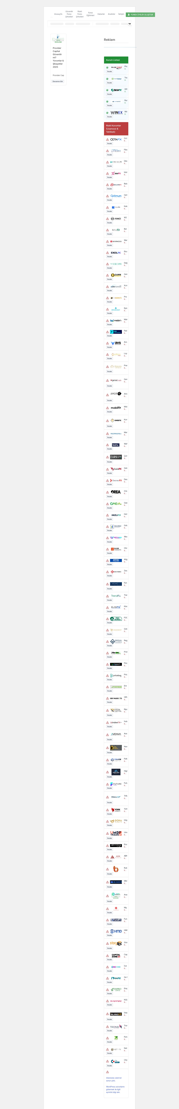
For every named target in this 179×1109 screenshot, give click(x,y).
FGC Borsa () (125, 617)
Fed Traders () (125, 331)
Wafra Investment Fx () (125, 444)
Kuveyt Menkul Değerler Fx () (125, 419)
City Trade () (125, 1060)
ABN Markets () (125, 856)
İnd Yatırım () (125, 966)
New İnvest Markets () (125, 746)
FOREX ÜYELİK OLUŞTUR (142, 15)
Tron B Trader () (125, 1025)
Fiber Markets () (125, 149)
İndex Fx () (125, 721)
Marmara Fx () (125, 432)
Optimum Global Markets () (125, 195)
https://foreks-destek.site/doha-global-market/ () (125, 820)
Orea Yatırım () (125, 491)
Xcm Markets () (125, 285)
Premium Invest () (125, 365)
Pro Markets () (125, 297)
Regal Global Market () (125, 640)
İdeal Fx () (125, 161)
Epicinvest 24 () (125, 308)
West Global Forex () (125, 536)
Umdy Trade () (125, 832)
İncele (109, 71)
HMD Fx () (125, 930)
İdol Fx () (125, 172)
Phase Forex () (125, 66)
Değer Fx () (125, 263)
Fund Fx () (125, 919)
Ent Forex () (125, 686)
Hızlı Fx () (125, 514)
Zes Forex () (125, 570)
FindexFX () (125, 663)
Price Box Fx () (125, 674)
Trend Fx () (125, 595)
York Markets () (125, 809)
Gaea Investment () (125, 503)
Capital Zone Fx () (125, 954)
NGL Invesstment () (125, 1000)
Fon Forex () (125, 583)
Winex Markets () (125, 111)
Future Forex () (125, 783)
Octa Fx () (125, 138)
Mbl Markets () (125, 881)
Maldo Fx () (125, 319)
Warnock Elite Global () (125, 240)
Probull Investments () (125, 652)
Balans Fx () (125, 183)
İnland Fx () (125, 1013)
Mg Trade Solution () (125, 907)
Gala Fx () (125, 468)
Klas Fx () (125, 606)
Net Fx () (125, 1048)
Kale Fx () (125, 206)
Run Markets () (125, 100)
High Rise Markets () (125, 771)
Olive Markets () (125, 548)
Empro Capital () (125, 988)
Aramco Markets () (125, 894)
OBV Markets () (125, 697)
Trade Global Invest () (125, 77)
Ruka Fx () (125, 868)
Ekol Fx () (125, 251)
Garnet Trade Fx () (125, 379)
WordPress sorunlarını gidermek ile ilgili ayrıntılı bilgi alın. (115, 1089)
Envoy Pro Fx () (125, 844)
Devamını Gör (58, 81)
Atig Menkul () (125, 559)
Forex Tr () (125, 1037)
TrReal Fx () (125, 796)
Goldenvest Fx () (125, 629)
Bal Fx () (125, 229)
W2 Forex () (125, 217)
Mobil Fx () (125, 406)
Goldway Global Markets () (125, 525)
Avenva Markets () (125, 733)
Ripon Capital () (125, 709)
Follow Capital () (125, 759)
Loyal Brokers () (125, 353)
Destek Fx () (125, 479)
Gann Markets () (125, 274)
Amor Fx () (125, 394)
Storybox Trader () (125, 942)
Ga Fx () (125, 977)
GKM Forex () (125, 89)
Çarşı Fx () (125, 456)
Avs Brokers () (125, 342)
